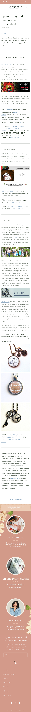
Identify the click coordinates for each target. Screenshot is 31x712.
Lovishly (4, 225)
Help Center (7, 695)
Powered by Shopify (20, 710)
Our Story (6, 670)
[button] (4, 7)
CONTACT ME (14, 478)
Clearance (6, 691)
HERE (21, 122)
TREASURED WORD (7, 191)
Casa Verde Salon (6, 64)
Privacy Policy (7, 682)
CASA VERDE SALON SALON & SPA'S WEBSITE (12, 128)
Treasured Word (14, 202)
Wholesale (6, 687)
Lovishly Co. (5, 302)
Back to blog (17, 499)
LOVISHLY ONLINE (13, 437)
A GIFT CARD (8, 110)
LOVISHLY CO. (13, 435)
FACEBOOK (15, 137)
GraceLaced (12, 710)
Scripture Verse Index (9, 674)
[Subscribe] (25, 655)
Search (5, 678)
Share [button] (5, 33)
